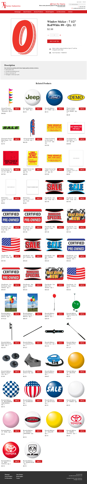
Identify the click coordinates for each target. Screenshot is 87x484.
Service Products (38, 12)
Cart (85, 2)
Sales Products (27, 12)
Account (79, 2)
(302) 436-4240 (82, 6)
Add (16, 109)
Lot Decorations (61, 12)
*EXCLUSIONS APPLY (61, 6)
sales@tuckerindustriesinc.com (79, 8)
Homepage (18, 12)
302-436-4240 (79, 474)
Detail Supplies (50, 12)
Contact (70, 12)
